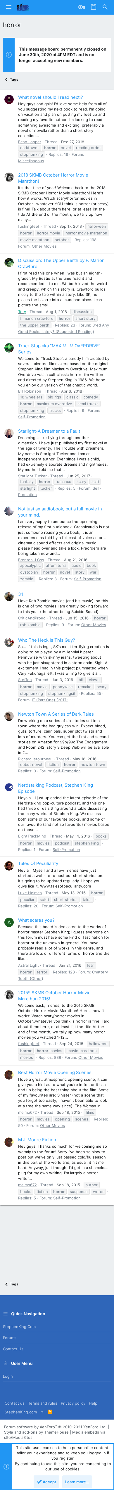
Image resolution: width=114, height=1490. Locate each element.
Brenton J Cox (31, 559)
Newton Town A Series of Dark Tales (56, 714)
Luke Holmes (30, 892)
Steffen (25, 679)
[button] (9, 7)
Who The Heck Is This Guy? (46, 640)
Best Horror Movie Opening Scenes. (55, 1072)
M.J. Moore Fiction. (37, 1139)
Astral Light (28, 965)
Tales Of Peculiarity (38, 863)
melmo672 (27, 1112)
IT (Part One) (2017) (50, 699)
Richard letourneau (35, 759)
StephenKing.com (19, 1326)
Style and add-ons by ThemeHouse (36, 1432)
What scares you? (36, 920)
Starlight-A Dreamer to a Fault (49, 431)
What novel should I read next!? (50, 97)
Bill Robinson (29, 391)
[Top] (42, 1412)
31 (20, 594)
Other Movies (44, 246)
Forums (9, 1337)
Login (8, 1376)
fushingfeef (28, 226)
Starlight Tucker (32, 476)
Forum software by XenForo (55, 1427)
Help (93, 1403)
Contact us (13, 1348)
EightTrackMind (32, 836)
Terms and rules (42, 1403)
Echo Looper (29, 141)
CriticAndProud (32, 618)
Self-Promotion (32, 417)
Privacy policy (73, 1403)
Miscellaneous (31, 160)
